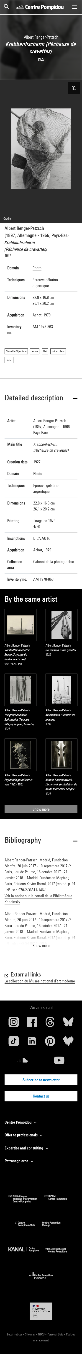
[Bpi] (26, 1201)
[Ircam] (59, 1201)
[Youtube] (59, 1062)
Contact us (41, 1096)
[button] (41, 398)
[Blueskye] (68, 1023)
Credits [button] (7, 218)
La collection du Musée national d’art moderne (40, 981)
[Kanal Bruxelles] (26, 1254)
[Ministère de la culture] (41, 1311)
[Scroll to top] (71, 1343)
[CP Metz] (28, 1227)
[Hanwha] (41, 1280)
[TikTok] (14, 1043)
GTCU (41, 1334)
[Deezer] (68, 1043)
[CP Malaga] (54, 1227)
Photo (37, 267)
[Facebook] (32, 1023)
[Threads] (50, 1023)
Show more (41, 809)
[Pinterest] (50, 1043)
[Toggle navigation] (74, 7)
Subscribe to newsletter (41, 1079)
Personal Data (55, 1334)
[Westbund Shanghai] (59, 1254)
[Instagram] (14, 1023)
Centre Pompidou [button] (19, 1122)
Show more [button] (41, 945)
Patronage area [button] (17, 1160)
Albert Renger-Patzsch (24, 228)
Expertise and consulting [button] (24, 1148)
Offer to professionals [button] (21, 1135)
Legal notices (15, 1334)
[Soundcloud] (23, 1062)
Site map (30, 1334)
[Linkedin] (32, 1043)
